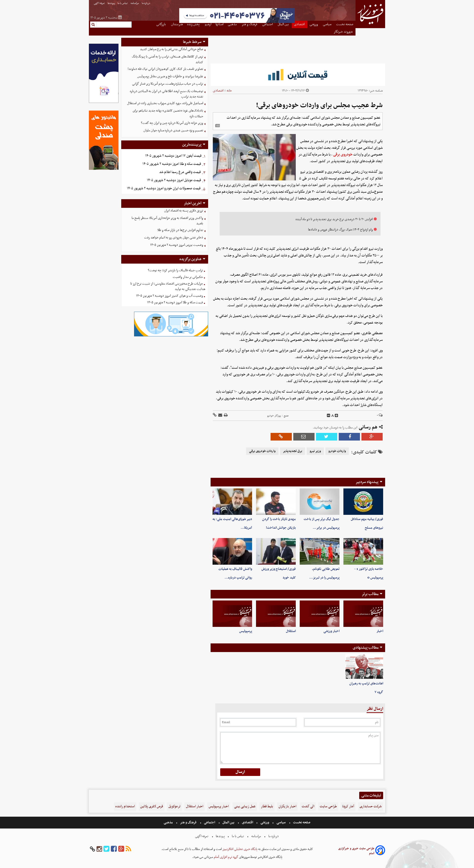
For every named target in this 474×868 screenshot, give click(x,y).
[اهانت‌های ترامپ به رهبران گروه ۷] (364, 666)
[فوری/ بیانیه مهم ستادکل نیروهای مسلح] (363, 501)
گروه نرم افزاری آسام (225, 857)
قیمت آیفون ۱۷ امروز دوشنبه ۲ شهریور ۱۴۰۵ (173, 156)
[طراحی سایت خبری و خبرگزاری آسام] (380, 851)
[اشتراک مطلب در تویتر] (326, 437)
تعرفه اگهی (99, 3)
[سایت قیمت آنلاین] (298, 74)
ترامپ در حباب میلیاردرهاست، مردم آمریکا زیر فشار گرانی (167, 84)
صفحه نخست (301, 822)
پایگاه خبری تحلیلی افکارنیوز (239, 849)
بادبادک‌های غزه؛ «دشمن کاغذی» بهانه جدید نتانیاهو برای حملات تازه (168, 113)
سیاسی (281, 822)
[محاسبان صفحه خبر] (103, 102)
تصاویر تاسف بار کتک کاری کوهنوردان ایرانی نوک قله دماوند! (165, 69)
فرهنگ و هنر (188, 822)
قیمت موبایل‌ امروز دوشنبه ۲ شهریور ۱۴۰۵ (174, 180)
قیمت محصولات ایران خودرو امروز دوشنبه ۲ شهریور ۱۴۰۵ (163, 188)
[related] (217, 126)
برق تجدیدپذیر (292, 451)
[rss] (128, 849)
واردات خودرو (337, 451)
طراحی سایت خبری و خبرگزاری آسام (356, 851)
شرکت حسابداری (370, 806)
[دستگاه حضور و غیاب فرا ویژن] (171, 335)
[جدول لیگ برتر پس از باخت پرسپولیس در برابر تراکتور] (319, 501)
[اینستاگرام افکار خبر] (99, 849)
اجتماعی (209, 822)
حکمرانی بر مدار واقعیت (188, 277)
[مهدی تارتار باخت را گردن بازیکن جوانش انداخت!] (276, 501)
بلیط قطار (267, 806)
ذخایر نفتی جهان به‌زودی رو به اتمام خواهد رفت (173, 237)
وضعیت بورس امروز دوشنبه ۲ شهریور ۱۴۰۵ (176, 245)
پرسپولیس (245, 631)
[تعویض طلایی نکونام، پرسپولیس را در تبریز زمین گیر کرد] (319, 551)
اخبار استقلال (194, 806)
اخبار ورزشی (331, 631)
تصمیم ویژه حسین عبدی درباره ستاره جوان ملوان (173, 130)
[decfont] (328, 415)
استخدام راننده (125, 806)
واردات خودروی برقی (262, 451)
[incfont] (336, 415)
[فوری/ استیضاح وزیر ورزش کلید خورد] (276, 551)
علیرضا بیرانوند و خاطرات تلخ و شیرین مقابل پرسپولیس (170, 76)
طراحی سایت (328, 806)
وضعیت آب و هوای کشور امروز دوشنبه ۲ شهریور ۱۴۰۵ (169, 296)
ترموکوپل (174, 806)
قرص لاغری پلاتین (151, 806)
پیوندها (111, 3)
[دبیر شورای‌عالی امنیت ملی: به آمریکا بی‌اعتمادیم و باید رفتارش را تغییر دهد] (232, 501)
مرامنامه (135, 3)
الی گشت (308, 806)
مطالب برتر (370, 594)
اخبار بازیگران (287, 806)
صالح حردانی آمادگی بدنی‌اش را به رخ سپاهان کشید (171, 49)
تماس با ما (123, 3)
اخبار (379, 631)
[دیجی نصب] (103, 169)
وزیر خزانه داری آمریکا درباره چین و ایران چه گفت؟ (172, 123)
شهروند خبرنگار (343, 32)
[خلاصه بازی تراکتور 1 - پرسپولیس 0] (363, 551)
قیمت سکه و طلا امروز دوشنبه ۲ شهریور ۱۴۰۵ (171, 164)
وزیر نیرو (315, 451)
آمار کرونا (348, 806)
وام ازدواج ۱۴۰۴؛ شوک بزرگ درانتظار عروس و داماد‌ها (340, 229)
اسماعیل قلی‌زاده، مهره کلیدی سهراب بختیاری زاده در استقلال (165, 103)
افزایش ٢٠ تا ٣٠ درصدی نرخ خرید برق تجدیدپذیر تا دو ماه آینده (334, 219)
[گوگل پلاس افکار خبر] (121, 849)
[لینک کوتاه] (215, 415)
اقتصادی (218, 91)
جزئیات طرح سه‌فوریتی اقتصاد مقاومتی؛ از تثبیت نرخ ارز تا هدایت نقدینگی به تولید (167, 286)
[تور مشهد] (237, 22)
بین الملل (228, 822)
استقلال (291, 631)
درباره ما (146, 3)
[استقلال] (276, 613)
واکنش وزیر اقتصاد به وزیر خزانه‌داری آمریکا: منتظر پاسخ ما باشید (167, 221)
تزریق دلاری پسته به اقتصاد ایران (183, 210)
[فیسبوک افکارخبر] (114, 849)
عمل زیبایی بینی (245, 806)
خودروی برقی (343, 154)
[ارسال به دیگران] (219, 415)
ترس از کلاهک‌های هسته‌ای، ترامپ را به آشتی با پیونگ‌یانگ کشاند (167, 59)
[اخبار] (363, 613)
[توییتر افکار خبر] (106, 849)
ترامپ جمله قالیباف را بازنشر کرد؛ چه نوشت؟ (175, 270)
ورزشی (265, 822)
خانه (229, 91)
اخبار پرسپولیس (219, 806)
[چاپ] (225, 415)
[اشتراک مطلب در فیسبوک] (349, 437)
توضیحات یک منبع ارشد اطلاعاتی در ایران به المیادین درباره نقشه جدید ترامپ (166, 94)
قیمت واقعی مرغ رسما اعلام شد (180, 172)
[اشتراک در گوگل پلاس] (372, 437)
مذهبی (169, 822)
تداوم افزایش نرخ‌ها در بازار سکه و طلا (180, 230)
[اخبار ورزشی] (319, 613)
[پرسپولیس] (232, 613)
